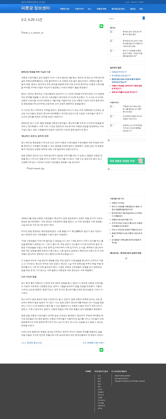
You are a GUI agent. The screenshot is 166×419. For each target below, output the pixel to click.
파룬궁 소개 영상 (118, 203)
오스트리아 (101, 400)
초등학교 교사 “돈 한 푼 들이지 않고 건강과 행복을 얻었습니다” (132, 128)
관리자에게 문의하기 (121, 378)
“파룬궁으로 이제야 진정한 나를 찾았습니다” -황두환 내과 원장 (132, 109)
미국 (99, 376)
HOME (88, 371)
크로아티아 (101, 405)
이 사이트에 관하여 (119, 371)
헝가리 (100, 408)
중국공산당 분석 (118, 9)
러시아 (100, 389)
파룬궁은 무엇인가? (119, 72)
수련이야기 (79, 9)
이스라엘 (101, 403)
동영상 (133, 9)
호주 (99, 387)
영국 (99, 381)
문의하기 (141, 2)
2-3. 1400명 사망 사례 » (93, 343)
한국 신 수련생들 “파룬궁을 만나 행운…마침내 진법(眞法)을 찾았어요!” (132, 53)
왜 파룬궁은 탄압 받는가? (121, 75)
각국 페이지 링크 (101, 371)
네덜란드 (101, 392)
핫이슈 (112, 28)
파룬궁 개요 (64, 9)
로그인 (127, 2)
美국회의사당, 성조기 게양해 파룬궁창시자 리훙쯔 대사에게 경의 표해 (132, 43)
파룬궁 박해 (101, 9)
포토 (141, 9)
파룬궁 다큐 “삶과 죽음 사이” (122, 220)
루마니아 (101, 395)
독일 (99, 384)
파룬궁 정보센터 (35, 8)
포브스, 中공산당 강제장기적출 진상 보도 (127, 230)
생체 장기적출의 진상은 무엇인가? (124, 92)
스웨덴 (100, 397)
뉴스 (89, 9)
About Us (134, 2)
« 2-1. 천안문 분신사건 (31, 343)
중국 (99, 378)
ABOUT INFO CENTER (122, 376)
